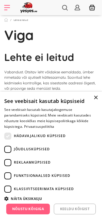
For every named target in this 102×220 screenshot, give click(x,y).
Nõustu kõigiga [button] (28, 208)
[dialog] (51, 156)
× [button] (96, 98)
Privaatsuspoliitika (39, 126)
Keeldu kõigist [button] (75, 208)
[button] (51, 198)
